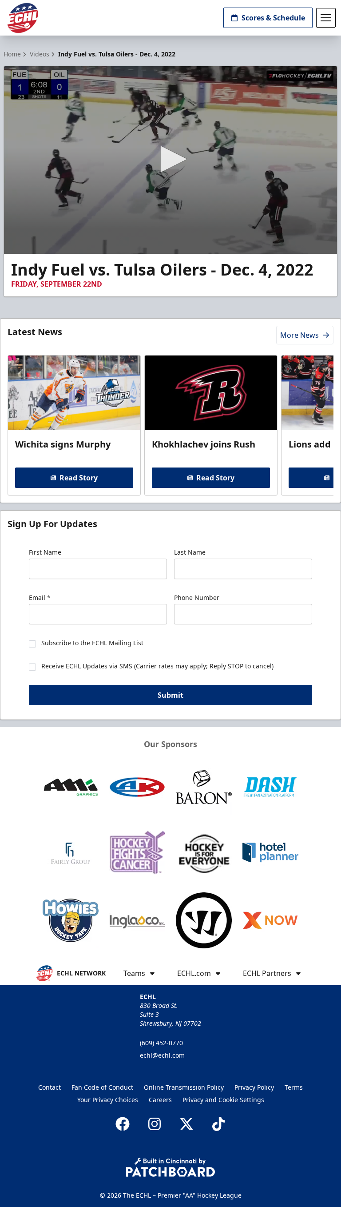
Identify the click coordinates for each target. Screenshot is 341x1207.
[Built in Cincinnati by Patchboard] (170, 1167)
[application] (170, 160)
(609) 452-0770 (161, 1043)
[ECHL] (22, 18)
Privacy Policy (254, 1087)
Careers (160, 1099)
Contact (49, 1087)
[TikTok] (218, 1123)
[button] (170, 159)
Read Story (78, 478)
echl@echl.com (162, 1055)
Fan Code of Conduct (102, 1087)
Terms (294, 1087)
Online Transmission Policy (184, 1087)
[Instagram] (154, 1123)
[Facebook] (122, 1123)
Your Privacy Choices (107, 1099)
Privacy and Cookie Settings (223, 1099)
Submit (170, 695)
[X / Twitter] (186, 1123)
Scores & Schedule (273, 18)
